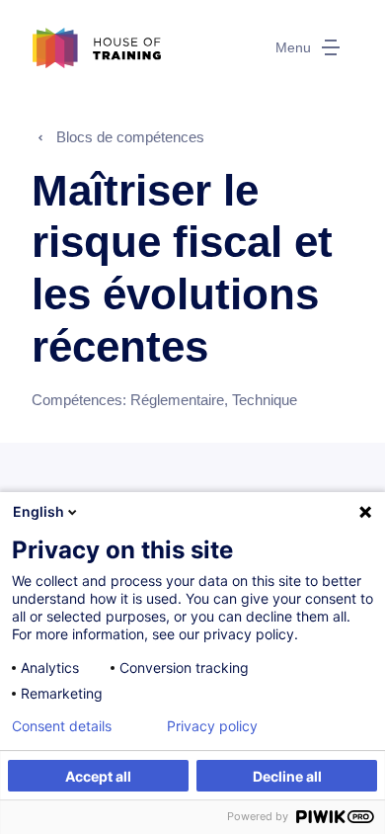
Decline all (287, 776)
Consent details (62, 726)
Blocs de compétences (130, 136)
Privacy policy (212, 726)
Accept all (98, 776)
